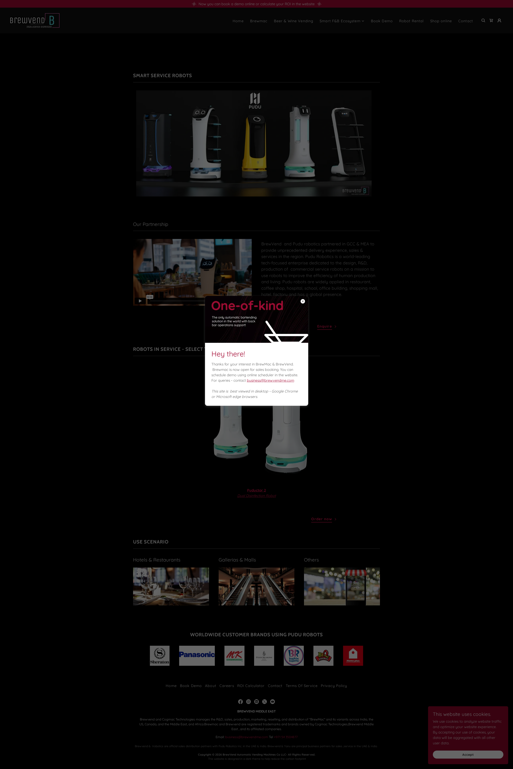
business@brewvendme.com (270, 380)
